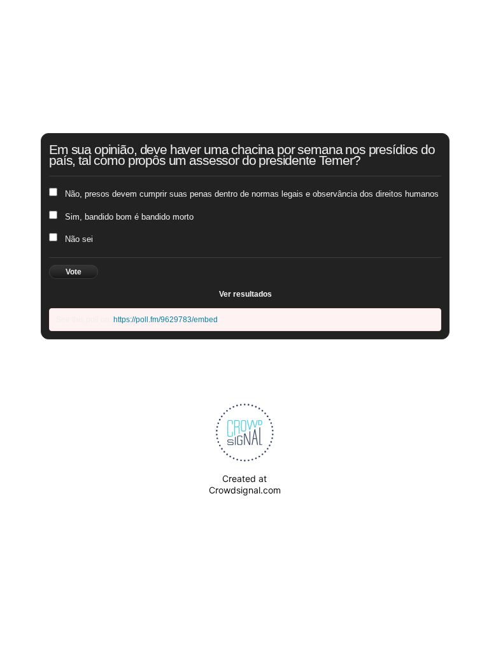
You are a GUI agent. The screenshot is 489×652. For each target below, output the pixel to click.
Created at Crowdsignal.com (245, 484)
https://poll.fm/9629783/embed (165, 319)
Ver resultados (245, 294)
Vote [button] (74, 271)
